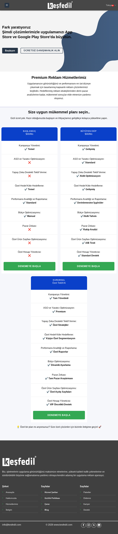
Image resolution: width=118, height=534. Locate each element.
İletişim (9, 510)
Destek (86, 510)
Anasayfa (10, 492)
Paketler (87, 492)
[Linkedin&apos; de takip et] (99, 525)
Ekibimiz (87, 498)
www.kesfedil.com (63, 524)
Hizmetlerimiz (12, 504)
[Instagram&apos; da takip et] (88, 525)
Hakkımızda (11, 498)
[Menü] (7, 5)
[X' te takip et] (93, 525)
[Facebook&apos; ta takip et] (83, 525)
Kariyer (86, 504)
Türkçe (109, 5)
